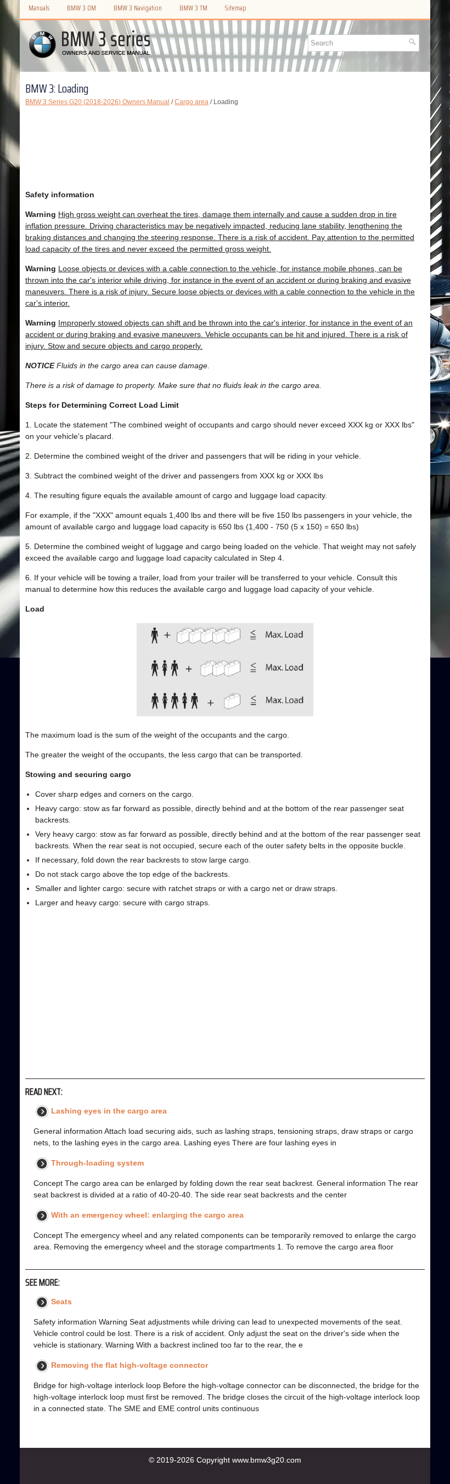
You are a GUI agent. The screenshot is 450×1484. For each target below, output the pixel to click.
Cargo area (192, 102)
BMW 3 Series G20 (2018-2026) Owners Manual (97, 102)
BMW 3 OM (81, 8)
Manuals (39, 8)
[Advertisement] (225, 148)
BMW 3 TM (193, 8)
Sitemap (235, 8)
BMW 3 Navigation (138, 8)
